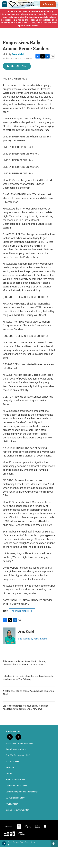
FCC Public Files (12, 761)
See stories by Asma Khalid (32, 638)
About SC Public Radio (15, 780)
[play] (4, 843)
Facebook (10, 768)
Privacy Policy (12, 804)
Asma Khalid (18, 54)
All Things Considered (22, 611)
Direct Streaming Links (16, 749)
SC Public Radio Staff (15, 798)
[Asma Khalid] (9, 635)
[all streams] (54, 843)
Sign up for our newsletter (17, 810)
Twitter (9, 774)
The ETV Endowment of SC (18, 755)
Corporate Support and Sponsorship (22, 792)
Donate (49, 4)
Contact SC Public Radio (16, 786)
